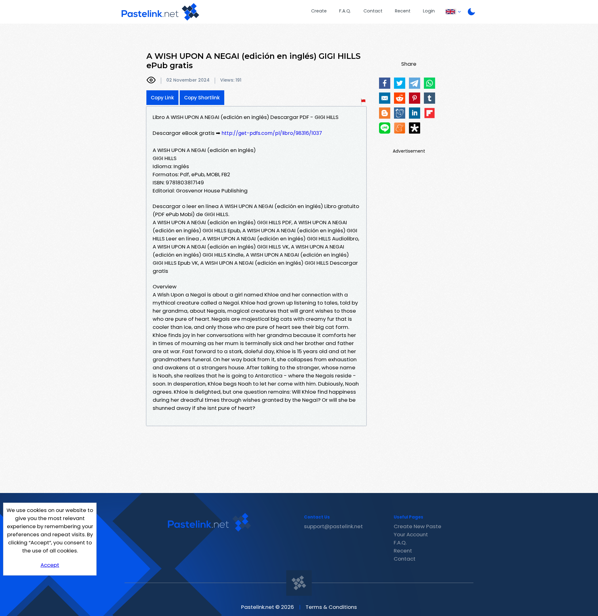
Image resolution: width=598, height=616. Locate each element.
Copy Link (162, 97)
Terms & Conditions (331, 607)
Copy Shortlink (202, 97)
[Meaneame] (399, 128)
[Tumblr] (429, 98)
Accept (49, 565)
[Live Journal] (399, 113)
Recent (403, 11)
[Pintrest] (414, 98)
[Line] (384, 128)
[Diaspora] (414, 128)
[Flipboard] (429, 113)
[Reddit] (399, 98)
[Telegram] (414, 83)
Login (429, 11)
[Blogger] (384, 113)
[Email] (384, 98)
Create (319, 11)
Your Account (411, 534)
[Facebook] (384, 83)
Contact (372, 11)
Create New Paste (417, 526)
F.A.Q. (345, 11)
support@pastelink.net (333, 526)
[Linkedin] (414, 113)
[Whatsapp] (429, 83)
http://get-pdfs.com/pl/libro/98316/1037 (271, 133)
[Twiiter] (399, 83)
